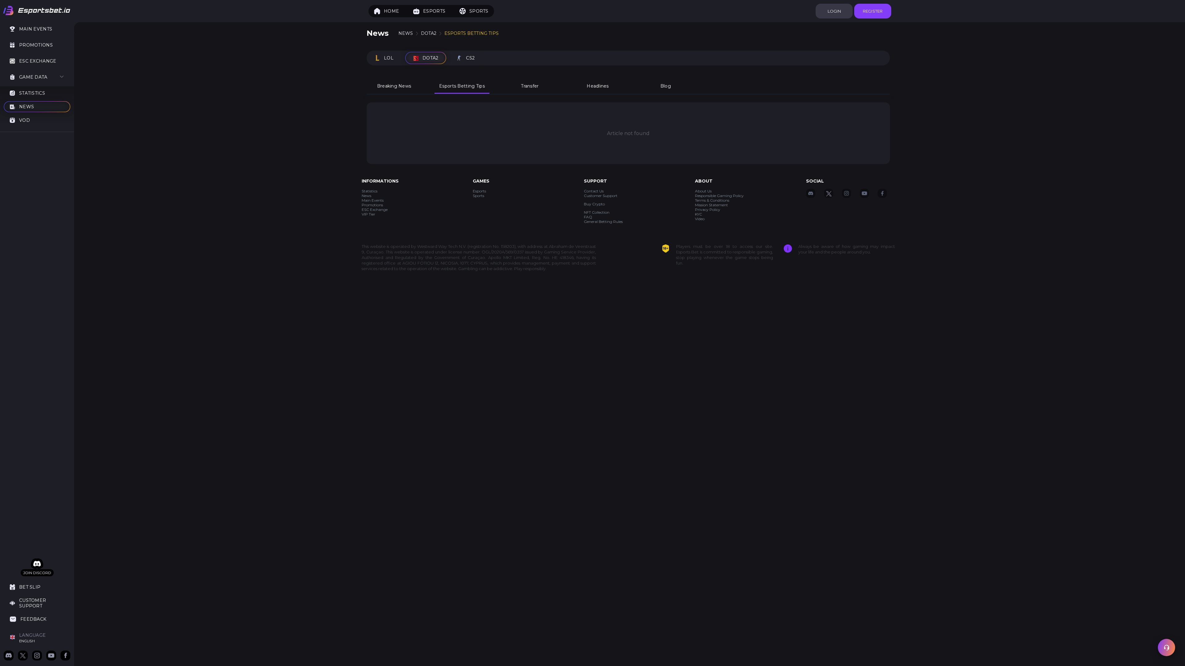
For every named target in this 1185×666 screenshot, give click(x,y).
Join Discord (37, 572)
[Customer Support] (1166, 647)
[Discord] (37, 563)
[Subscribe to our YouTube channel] (51, 656)
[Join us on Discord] (9, 656)
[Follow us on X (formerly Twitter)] (23, 656)
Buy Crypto (594, 204)
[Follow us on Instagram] (37, 656)
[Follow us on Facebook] (65, 656)
